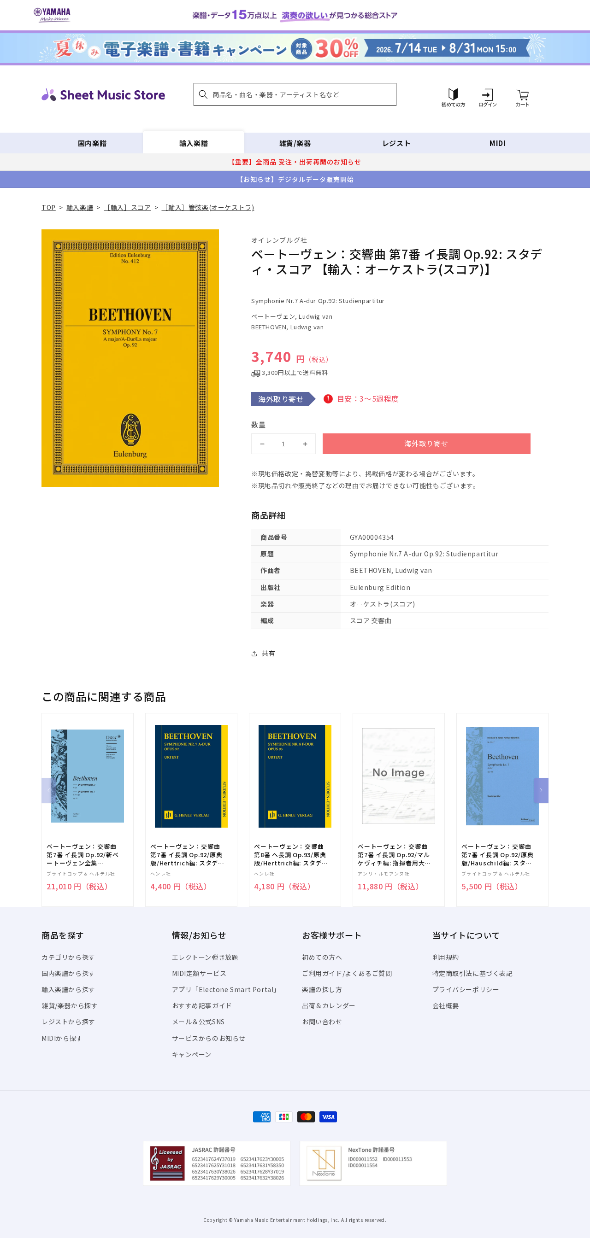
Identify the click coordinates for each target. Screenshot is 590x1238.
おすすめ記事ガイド (202, 1005)
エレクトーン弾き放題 (205, 957)
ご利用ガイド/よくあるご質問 (347, 973)
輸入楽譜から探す (68, 989)
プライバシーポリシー (466, 989)
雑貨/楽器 (295, 143)
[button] (295, 94)
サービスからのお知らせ (209, 1038)
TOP (48, 207)
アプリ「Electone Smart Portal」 (226, 989)
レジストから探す (68, 1021)
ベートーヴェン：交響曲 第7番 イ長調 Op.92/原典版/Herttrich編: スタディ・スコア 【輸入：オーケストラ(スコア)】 (186, 855)
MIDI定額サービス (199, 973)
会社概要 (445, 1005)
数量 (258, 424)
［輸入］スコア (127, 207)
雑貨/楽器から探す (69, 1005)
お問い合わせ (322, 1021)
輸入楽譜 (193, 143)
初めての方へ (322, 957)
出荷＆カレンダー (329, 1005)
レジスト (396, 143)
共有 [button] (268, 653)
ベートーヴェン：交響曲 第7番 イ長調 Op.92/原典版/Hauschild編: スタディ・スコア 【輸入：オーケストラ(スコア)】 (497, 855)
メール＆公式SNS (198, 1021)
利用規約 (445, 957)
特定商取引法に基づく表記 (472, 973)
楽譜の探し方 (322, 989)
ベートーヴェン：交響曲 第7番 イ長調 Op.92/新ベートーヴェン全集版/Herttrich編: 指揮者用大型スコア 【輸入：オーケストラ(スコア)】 (84, 855)
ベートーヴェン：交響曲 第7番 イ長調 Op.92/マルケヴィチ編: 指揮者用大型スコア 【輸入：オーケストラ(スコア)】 (394, 855)
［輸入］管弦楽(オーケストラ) (207, 207)
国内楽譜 (92, 143)
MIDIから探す (62, 1038)
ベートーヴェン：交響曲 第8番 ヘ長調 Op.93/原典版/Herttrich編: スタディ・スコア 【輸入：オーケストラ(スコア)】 (290, 855)
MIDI (498, 143)
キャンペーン (192, 1054)
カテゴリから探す (68, 957)
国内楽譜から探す (68, 973)
